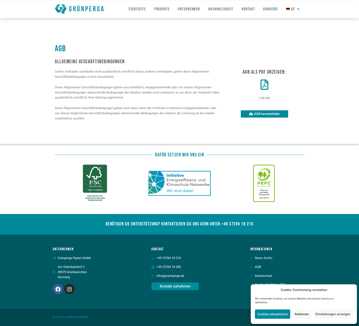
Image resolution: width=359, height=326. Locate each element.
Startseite (137, 9)
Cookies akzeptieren (272, 314)
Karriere (270, 9)
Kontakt (248, 9)
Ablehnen (302, 314)
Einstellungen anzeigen (333, 314)
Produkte (162, 9)
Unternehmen (189, 9)
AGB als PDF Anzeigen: (264, 72)
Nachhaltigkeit (220, 9)
